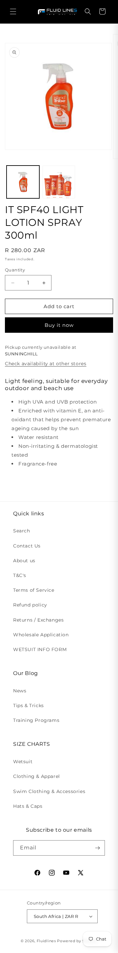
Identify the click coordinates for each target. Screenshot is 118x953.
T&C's (19, 575)
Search (21, 531)
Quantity (15, 269)
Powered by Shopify (77, 941)
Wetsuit (22, 761)
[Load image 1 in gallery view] (23, 182)
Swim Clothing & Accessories (49, 791)
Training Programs (36, 720)
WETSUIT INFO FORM (40, 649)
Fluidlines (46, 941)
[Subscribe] (97, 848)
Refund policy (30, 605)
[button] (13, 11)
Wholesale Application (41, 635)
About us (24, 561)
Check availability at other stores (45, 364)
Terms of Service (33, 590)
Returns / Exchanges (38, 620)
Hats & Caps (28, 806)
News (19, 691)
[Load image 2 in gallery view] (59, 182)
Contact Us (27, 546)
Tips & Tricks (28, 705)
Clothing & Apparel (36, 776)
